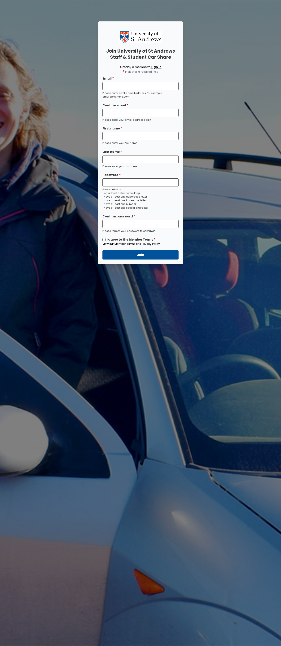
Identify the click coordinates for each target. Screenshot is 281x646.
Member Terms (125, 244)
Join (140, 255)
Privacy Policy (151, 244)
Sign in (156, 67)
